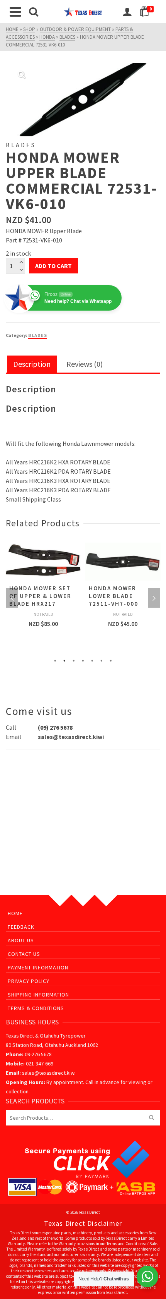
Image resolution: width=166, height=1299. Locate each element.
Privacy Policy (28, 981)
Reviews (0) (84, 364)
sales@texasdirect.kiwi (71, 737)
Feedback (21, 926)
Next (154, 598)
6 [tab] (101, 660)
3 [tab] (74, 660)
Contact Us (24, 953)
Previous (12, 598)
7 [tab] (111, 660)
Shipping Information (38, 994)
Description (32, 364)
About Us (21, 940)
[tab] (32, 365)
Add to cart (53, 266)
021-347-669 (39, 1063)
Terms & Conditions (36, 1008)
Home (15, 913)
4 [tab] (83, 660)
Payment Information (38, 967)
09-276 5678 (38, 1054)
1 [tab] (55, 660)
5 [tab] (92, 660)
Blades (37, 335)
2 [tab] (64, 660)
